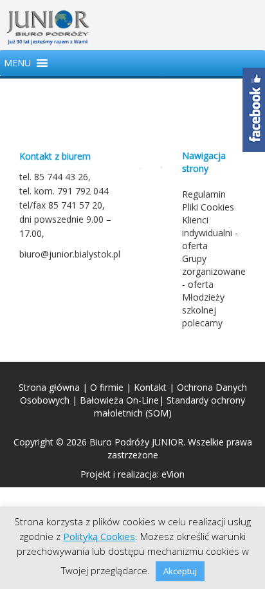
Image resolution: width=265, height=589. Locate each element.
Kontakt (150, 387)
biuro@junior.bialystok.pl (69, 254)
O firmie (106, 387)
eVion (173, 474)
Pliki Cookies (208, 207)
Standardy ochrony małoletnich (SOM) (170, 406)
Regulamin (204, 194)
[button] (17, 63)
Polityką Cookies (99, 536)
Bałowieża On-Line (119, 400)
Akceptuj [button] (180, 571)
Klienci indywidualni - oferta (210, 233)
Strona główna (49, 387)
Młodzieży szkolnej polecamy (203, 310)
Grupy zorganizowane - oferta (214, 271)
